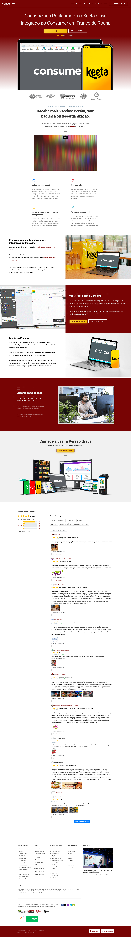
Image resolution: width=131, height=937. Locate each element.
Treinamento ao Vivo (40, 853)
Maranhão (64, 889)
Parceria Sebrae (55, 871)
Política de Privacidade (30, 932)
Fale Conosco (95, 931)
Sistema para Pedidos (24, 879)
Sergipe (43, 893)
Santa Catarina (31, 893)
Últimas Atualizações (40, 872)
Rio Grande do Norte (62, 891)
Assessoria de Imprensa (57, 860)
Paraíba (33, 891)
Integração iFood (23, 863)
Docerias (70, 858)
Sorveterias (70, 860)
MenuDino (77, 524)
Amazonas (31, 889)
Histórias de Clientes (56, 858)
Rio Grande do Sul (72, 891)
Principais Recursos (23, 849)
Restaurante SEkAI (59, 534)
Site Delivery (85, 524)
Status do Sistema (39, 874)
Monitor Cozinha (23, 865)
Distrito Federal (46, 889)
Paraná (37, 891)
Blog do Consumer (56, 856)
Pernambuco (43, 891)
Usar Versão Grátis (108, 931)
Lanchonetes (71, 856)
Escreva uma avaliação (24, 531)
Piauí (48, 891)
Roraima (25, 893)
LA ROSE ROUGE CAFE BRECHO (62, 650)
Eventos (54, 877)
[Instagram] (68, 905)
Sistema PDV (22, 851)
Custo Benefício (64, 524)
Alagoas (22, 889)
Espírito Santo (54, 889)
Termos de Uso (20, 932)
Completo (79, 520)
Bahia (36, 889)
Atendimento (61, 520)
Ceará (40, 889)
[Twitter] (71, 905)
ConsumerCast (55, 875)
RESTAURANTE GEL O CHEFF (61, 674)
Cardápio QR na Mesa (24, 856)
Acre (19, 889)
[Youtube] (65, 905)
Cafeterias (70, 867)
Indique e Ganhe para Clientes (57, 867)
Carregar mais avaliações (82, 822)
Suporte (53, 520)
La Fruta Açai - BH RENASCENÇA (62, 558)
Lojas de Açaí (71, 865)
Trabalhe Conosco (56, 851)
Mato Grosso (70, 889)
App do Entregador (23, 869)
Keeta (72, 126)
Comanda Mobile (70, 520)
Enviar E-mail (38, 860)
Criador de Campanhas (24, 872)
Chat (36, 864)
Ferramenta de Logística (25, 867)
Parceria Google (55, 873)
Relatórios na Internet (24, 876)
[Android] (73, 905)
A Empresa (54, 849)
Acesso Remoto (39, 862)
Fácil (71, 524)
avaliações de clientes (68, 35)
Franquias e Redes (72, 863)
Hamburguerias (71, 851)
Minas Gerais (24, 891)
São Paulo (38, 893)
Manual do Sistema (39, 851)
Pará (29, 891)
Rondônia (20, 893)
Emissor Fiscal (22, 858)
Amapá (26, 889)
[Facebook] (62, 905)
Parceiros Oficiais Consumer (56, 863)
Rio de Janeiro (53, 891)
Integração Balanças (24, 874)
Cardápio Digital (22, 860)
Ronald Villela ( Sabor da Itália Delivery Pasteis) (66, 705)
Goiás (59, 889)
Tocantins (48, 893)
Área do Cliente (55, 853)
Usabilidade (54, 524)
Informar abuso (59, 554)
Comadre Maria (58, 619)
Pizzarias (70, 853)
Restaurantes (71, 849)
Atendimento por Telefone (39, 856)
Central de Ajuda (39, 849)
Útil (53, 554)
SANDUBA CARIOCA (59, 584)
